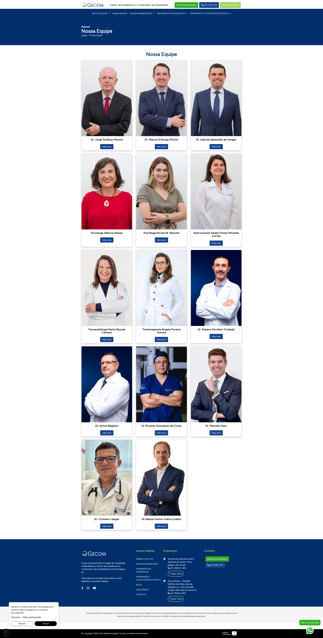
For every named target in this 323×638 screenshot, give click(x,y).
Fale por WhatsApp (187, 5)
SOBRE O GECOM (144, 559)
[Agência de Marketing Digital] (230, 633)
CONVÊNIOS (142, 589)
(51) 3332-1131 (210, 5)
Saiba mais (106, 146)
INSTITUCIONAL (100, 13)
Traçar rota (175, 573)
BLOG (139, 585)
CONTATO (141, 594)
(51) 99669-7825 (178, 568)
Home (84, 35)
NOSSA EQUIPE (119, 13)
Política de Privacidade (32, 617)
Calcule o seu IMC (230, 5)
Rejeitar (22, 623)
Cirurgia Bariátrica (141, 13)
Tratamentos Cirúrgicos (171, 13)
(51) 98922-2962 (178, 593)
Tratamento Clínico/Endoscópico (209, 13)
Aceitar (45, 623)
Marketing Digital (111, 633)
